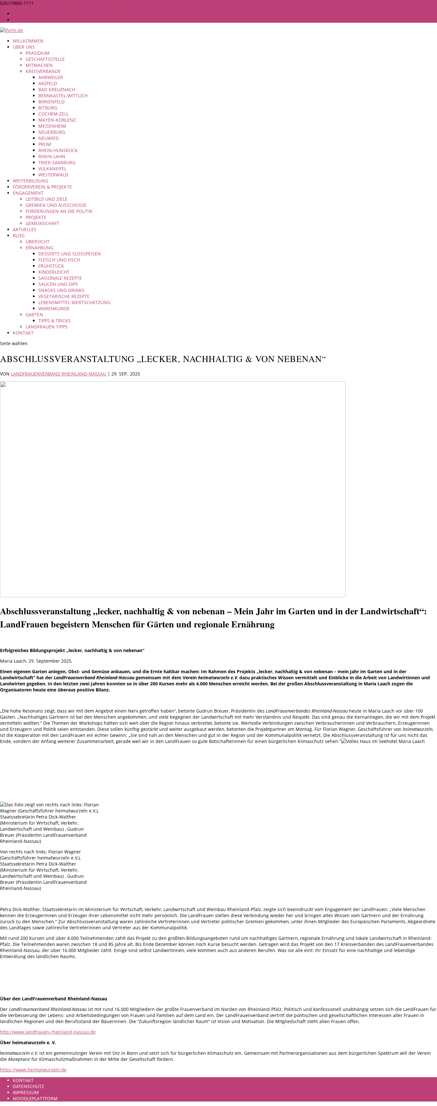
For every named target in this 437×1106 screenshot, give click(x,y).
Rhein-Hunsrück (58, 150)
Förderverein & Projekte (42, 187)
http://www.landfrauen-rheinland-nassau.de (48, 1032)
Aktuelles (24, 229)
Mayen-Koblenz (57, 120)
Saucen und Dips (58, 284)
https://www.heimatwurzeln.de (33, 1070)
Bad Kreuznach (56, 89)
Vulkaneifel (52, 168)
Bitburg (47, 108)
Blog (19, 235)
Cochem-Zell (53, 114)
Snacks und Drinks (61, 290)
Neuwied (48, 138)
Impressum (26, 14)
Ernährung (39, 248)
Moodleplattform (35, 1098)
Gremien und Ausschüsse (56, 205)
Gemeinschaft (42, 223)
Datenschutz (28, 20)
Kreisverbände (43, 71)
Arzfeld (47, 83)
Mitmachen (39, 65)
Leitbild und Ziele (47, 199)
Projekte (36, 217)
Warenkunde (54, 308)
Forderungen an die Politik (59, 211)
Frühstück (51, 266)
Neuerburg (51, 132)
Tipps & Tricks (54, 321)
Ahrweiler (50, 77)
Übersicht (38, 241)
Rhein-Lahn (51, 156)
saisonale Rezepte (60, 278)
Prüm (44, 144)
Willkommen (28, 41)
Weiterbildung (30, 181)
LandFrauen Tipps (47, 327)
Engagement (28, 193)
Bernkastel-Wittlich (63, 96)
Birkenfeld (51, 102)
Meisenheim (52, 126)
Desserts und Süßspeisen (69, 254)
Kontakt (23, 333)
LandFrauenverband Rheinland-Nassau (58, 374)
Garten (34, 314)
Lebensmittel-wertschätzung (74, 302)
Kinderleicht (53, 272)
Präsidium (38, 53)
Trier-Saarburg (56, 162)
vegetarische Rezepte (64, 296)
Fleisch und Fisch (59, 260)
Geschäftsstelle (45, 59)
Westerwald (53, 175)
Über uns (24, 47)
